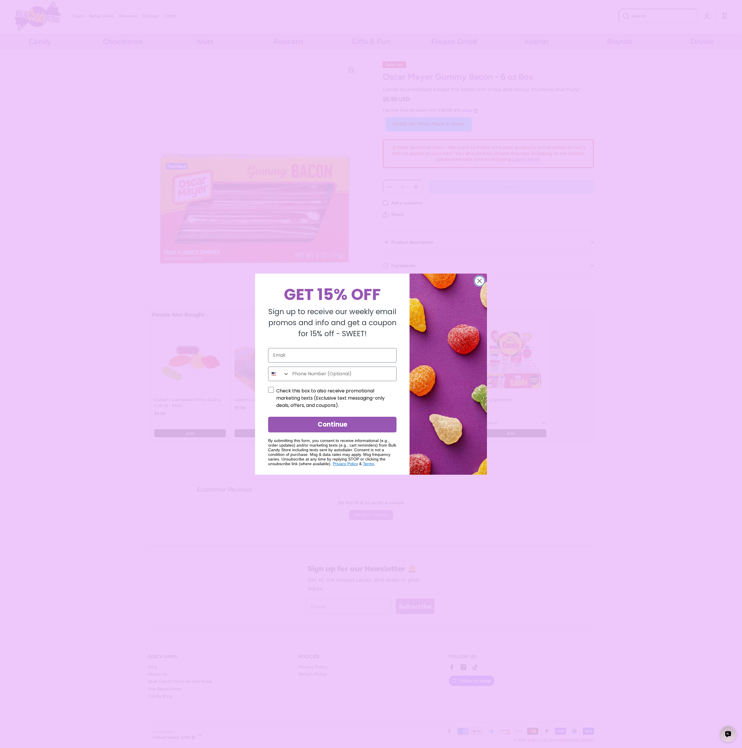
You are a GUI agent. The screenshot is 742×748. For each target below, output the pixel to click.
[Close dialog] (479, 281)
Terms (368, 463)
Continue (332, 424)
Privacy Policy (345, 463)
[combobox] (278, 374)
